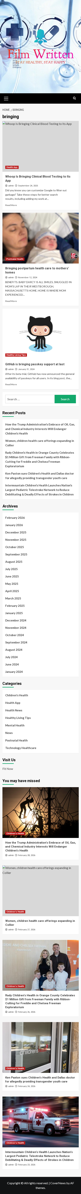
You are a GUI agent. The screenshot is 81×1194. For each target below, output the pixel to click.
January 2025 (14, 613)
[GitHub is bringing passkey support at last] (40, 334)
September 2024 (16, 642)
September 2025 (16, 554)
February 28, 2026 (26, 855)
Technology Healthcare (20, 748)
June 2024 (12, 664)
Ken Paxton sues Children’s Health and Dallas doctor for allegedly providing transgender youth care (39, 476)
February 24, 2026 (26, 1086)
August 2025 (13, 561)
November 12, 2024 (27, 277)
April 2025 (12, 591)
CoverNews (58, 1183)
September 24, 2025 (28, 186)
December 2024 (15, 620)
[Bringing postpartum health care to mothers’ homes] (40, 238)
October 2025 (14, 547)
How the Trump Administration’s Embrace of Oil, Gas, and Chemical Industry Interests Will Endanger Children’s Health (40, 429)
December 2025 (15, 532)
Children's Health (16, 695)
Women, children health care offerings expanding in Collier (39, 443)
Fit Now (7, 768)
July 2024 (11, 657)
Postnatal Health (14, 259)
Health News (13, 710)
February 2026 (15, 517)
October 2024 (14, 635)
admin (11, 186)
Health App (12, 167)
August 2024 (13, 649)
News (9, 732)
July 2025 (11, 569)
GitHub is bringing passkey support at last (34, 364)
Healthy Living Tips (16, 355)
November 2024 (15, 627)
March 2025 (13, 598)
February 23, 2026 (26, 1165)
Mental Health (14, 725)
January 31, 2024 (26, 369)
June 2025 (12, 576)
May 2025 (11, 583)
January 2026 (14, 525)
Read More (11, 205)
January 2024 (14, 671)
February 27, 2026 (26, 929)
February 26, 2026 (26, 1012)
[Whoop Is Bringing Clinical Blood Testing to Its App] (40, 146)
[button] (6, 98)
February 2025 (15, 605)
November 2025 (15, 539)
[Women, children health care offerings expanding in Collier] (40, 890)
